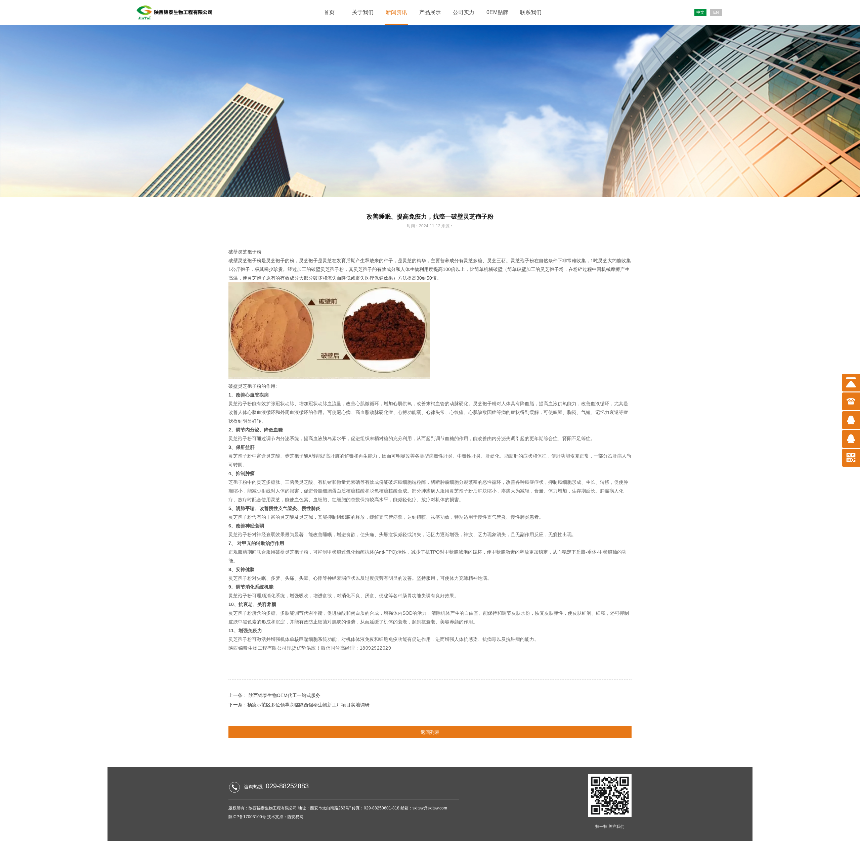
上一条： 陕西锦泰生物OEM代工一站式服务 (274, 695)
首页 (329, 12)
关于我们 (363, 12)
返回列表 (430, 732)
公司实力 (463, 12)
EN (716, 12)
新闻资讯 (396, 12)
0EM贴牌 (497, 12)
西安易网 (295, 816)
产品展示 (430, 12)
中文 (700, 12)
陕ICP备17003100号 (247, 816)
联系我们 (531, 12)
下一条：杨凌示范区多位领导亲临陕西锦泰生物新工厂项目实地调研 (299, 704)
